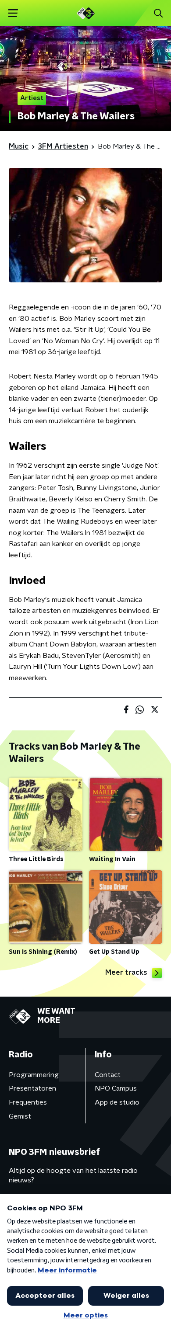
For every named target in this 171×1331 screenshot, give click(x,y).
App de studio (117, 1102)
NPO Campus (116, 1088)
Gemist (20, 1116)
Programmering (34, 1074)
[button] (12, 13)
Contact (108, 1074)
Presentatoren (32, 1088)
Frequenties (28, 1102)
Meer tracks (126, 972)
